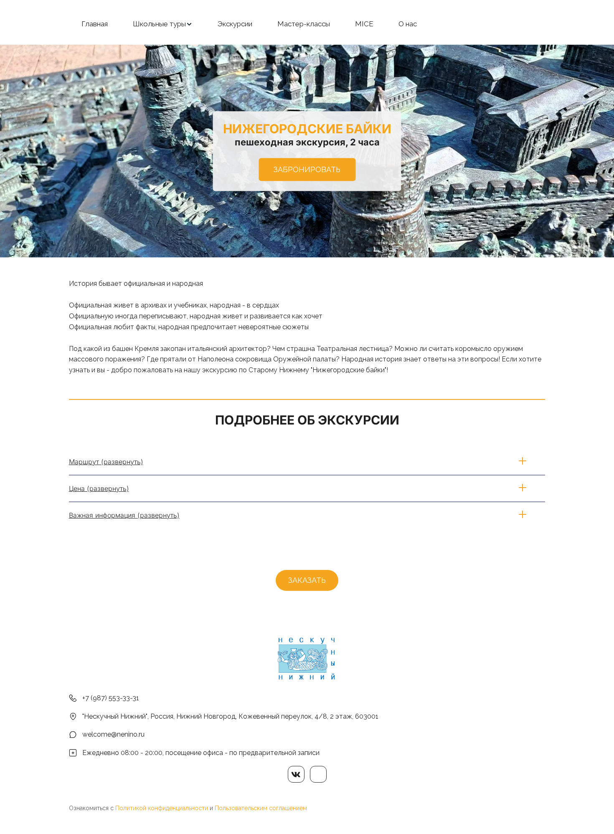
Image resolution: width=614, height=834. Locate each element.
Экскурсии (235, 24)
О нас (407, 24)
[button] (162, 24)
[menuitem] (94, 24)
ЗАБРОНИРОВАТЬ (307, 169)
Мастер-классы (303, 24)
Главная (94, 24)
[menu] (307, 24)
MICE (364, 24)
